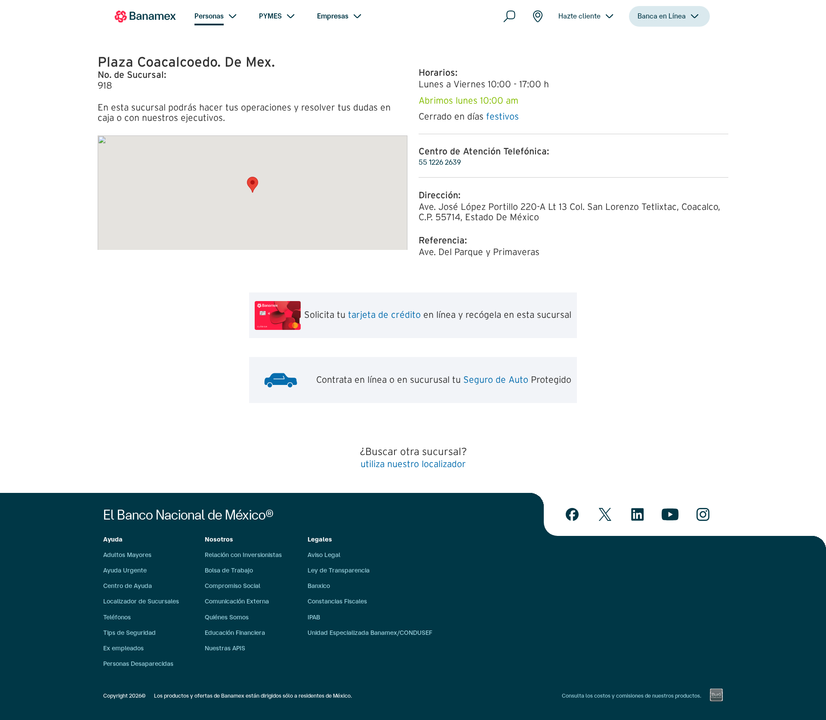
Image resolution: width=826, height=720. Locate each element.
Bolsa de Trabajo (229, 570)
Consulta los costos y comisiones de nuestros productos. (631, 695)
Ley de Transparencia (339, 570)
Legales (320, 539)
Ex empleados (123, 648)
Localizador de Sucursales (141, 601)
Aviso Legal (324, 554)
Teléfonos (117, 617)
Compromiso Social (232, 585)
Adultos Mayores (127, 554)
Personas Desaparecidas (138, 663)
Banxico (319, 585)
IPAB (314, 617)
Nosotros (219, 539)
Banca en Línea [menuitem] (662, 16)
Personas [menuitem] (209, 16)
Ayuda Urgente (125, 570)
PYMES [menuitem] (270, 16)
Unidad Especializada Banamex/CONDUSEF (370, 632)
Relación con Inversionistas (243, 554)
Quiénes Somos (227, 617)
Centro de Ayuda (127, 585)
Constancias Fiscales (337, 601)
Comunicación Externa (237, 601)
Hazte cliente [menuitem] (579, 16)
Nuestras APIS (225, 648)
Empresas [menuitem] (332, 16)
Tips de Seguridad (129, 632)
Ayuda (113, 539)
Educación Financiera (235, 632)
